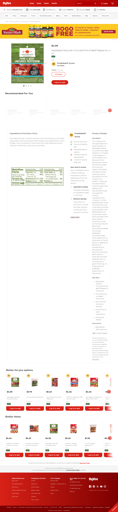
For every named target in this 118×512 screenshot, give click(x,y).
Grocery (33, 480)
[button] (60, 65)
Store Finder (15, 496)
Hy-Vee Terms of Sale (72, 470)
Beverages (24, 15)
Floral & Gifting (35, 487)
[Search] (95, 3)
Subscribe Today (84, 463)
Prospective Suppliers (97, 507)
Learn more (75, 217)
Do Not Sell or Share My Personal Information (30, 507)
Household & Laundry (46, 15)
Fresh (6, 15)
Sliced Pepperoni (34, 21)
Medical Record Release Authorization (73, 507)
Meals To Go (34, 484)
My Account (15, 487)
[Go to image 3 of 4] (28, 86)
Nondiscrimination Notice (55, 510)
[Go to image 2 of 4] (26, 86)
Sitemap (9, 507)
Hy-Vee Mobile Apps (75, 488)
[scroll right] (110, 110)
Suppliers (107, 507)
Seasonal (94, 15)
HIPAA (60, 507)
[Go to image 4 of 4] (31, 86)
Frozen (33, 15)
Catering (33, 496)
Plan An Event (35, 499)
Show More (95, 359)
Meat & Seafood (14, 21)
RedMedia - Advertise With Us (58, 484)
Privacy (15, 507)
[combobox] (86, 3)
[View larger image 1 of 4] (27, 63)
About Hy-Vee (54, 480)
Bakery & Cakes (35, 490)
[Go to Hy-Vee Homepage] (7, 3)
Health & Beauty (76, 15)
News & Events (54, 490)
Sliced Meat (24, 21)
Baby (86, 15)
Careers (52, 487)
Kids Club (72, 491)
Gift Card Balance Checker (19, 490)
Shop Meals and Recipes (76, 485)
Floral (65, 15)
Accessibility (66, 510)
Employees (88, 507)
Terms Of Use (53, 507)
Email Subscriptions (17, 484)
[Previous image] (10, 63)
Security (46, 507)
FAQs (51, 493)
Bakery (58, 15)
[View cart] (112, 3)
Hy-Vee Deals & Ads (75, 482)
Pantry (14, 15)
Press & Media (15, 493)
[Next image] (45, 63)
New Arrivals (105, 15)
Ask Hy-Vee (15, 480)
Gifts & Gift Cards (35, 493)
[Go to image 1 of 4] (24, 86)
